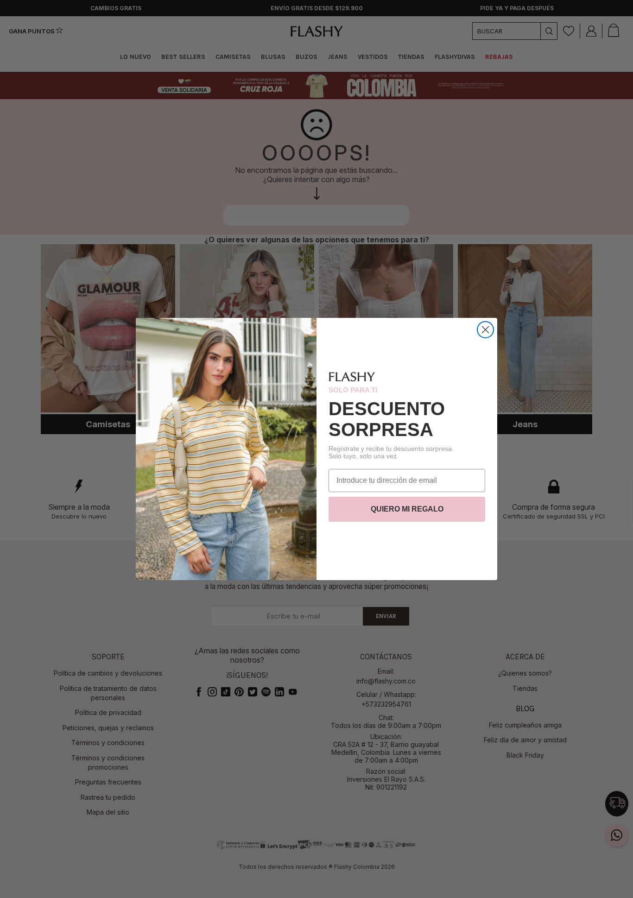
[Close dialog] (485, 330)
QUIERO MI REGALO (407, 509)
